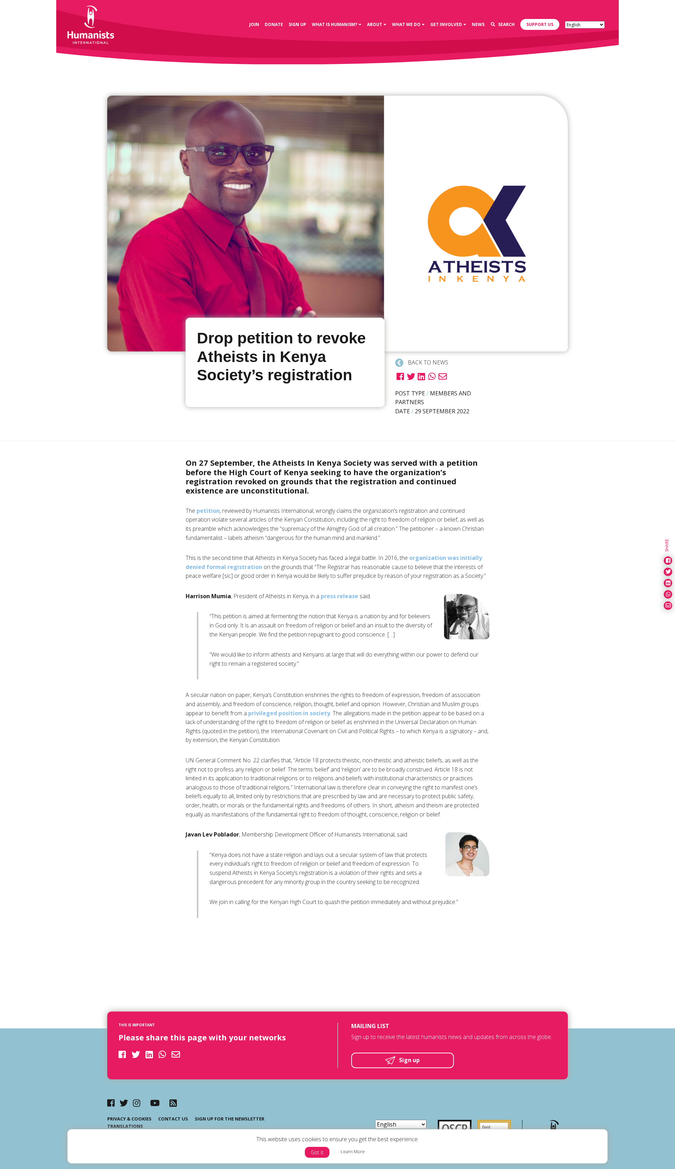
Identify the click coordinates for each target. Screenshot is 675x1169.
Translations (125, 1126)
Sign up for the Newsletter (229, 1119)
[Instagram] (136, 1103)
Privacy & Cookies (129, 1119)
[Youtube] (155, 1103)
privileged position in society (289, 713)
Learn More (353, 1151)
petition (208, 511)
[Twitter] (124, 1103)
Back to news (427, 362)
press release (339, 596)
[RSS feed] (173, 1103)
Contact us (173, 1119)
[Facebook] (111, 1103)
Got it (317, 1152)
